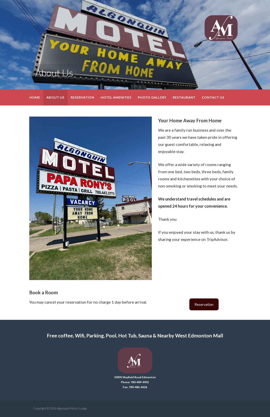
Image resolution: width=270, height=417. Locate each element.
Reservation (82, 97)
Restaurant (184, 97)
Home (34, 97)
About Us (55, 97)
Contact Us (213, 97)
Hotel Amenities (116, 97)
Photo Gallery (152, 97)
